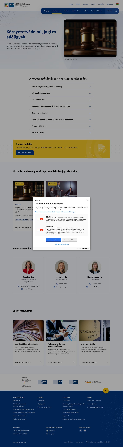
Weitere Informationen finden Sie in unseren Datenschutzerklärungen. (55, 212)
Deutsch (37, 200)
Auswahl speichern (69, 240)
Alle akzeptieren (53, 240)
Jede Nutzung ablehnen (61, 244)
